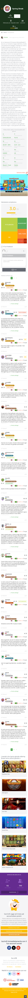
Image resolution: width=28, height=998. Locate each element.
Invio (15, 269)
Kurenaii (7, 310)
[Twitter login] (14, 948)
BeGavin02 (8, 282)
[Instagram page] (14, 974)
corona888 (8, 382)
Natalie (6, 37)
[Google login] (18, 948)
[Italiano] (16, 290)
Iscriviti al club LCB (14, 934)
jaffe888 (7, 432)
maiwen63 (7, 553)
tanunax (7, 497)
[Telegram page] (9, 974)
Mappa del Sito (14, 992)
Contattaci (18, 967)
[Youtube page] (18, 974)
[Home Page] (2, 32)
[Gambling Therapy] (13, 983)
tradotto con (20, 289)
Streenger (7, 599)
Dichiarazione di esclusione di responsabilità (12, 988)
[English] (12, 290)
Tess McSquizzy (9, 337)
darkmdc (7, 655)
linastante (7, 698)
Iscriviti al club (12, 892)
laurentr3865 (8, 355)
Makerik (7, 672)
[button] (2, 883)
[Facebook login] (9, 948)
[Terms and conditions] (9, 979)
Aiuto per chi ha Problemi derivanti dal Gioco (14, 990)
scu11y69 (7, 615)
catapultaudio (8, 574)
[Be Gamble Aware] (20, 979)
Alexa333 (7, 478)
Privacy (24, 988)
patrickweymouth (9, 452)
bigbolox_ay (8, 524)
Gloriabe (7, 405)
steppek (7, 631)
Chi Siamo (9, 967)
